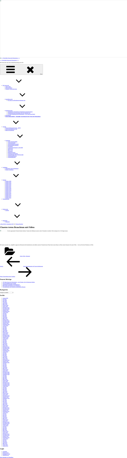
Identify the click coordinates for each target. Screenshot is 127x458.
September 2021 (6, 362)
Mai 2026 (5, 301)
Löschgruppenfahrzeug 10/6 (11, 129)
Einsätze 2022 (8, 185)
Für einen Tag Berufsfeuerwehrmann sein (16, 100)
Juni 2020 (5, 376)
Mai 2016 (5, 429)
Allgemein (28, 256)
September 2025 (6, 311)
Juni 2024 (5, 328)
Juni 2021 (5, 364)
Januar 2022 (5, 359)
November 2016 (6, 423)
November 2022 (6, 348)
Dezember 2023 (6, 335)
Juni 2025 (5, 314)
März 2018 (5, 404)
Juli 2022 (4, 353)
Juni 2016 (5, 428)
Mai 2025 (5, 316)
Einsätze (4, 180)
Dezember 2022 (6, 347)
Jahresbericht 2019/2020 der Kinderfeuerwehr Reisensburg (20, 111)
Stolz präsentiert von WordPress (6, 457)
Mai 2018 (5, 401)
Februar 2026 (5, 305)
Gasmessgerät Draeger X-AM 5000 (15, 147)
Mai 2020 (5, 378)
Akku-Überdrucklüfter (12, 141)
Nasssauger (10, 151)
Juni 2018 (5, 400)
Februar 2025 (5, 319)
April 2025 (5, 317)
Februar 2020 (5, 380)
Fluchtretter (10, 146)
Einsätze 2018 (8, 190)
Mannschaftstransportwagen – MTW (13, 127)
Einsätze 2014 (8, 195)
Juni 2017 (5, 415)
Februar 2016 (5, 431)
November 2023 (6, 336)
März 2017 (5, 418)
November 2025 (6, 308)
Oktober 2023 (5, 337)
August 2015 (5, 438)
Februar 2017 (5, 419)
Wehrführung (8, 115)
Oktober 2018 (5, 397)
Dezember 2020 (6, 372)
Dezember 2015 (6, 434)
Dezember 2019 (6, 382)
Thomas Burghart (19, 224)
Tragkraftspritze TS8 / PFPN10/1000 (15, 154)
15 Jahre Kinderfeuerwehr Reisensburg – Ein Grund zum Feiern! (21, 114)
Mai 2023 (5, 342)
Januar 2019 (5, 394)
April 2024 (5, 330)
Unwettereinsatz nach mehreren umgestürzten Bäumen (14, 286)
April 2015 (5, 442)
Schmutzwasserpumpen (13, 153)
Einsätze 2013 (8, 196)
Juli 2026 (4, 299)
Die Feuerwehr (6, 85)
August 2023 (5, 338)
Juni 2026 (5, 300)
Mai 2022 (5, 355)
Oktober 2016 (5, 424)
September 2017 (6, 411)
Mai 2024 (5, 329)
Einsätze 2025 (8, 182)
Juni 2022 (5, 354)
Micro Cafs (10, 150)
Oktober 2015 (5, 436)
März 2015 (5, 443)
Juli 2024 (4, 326)
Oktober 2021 (5, 361)
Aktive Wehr (8, 86)
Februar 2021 (5, 369)
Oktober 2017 (5, 410)
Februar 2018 (5, 405)
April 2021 (5, 367)
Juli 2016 (4, 426)
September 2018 (6, 398)
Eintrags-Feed (5, 452)
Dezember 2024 (6, 320)
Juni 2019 (5, 388)
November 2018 (6, 395)
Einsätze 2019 (8, 189)
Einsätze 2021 (8, 187)
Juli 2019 (4, 387)
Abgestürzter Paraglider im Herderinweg (11, 284)
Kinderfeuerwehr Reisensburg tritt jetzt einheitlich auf (19, 113)
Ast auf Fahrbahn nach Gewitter (9, 283)
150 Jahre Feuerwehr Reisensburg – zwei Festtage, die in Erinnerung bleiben (19, 282)
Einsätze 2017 (8, 191)
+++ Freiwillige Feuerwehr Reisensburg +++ (9, 60)
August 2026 (5, 298)
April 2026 (5, 303)
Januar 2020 (5, 381)
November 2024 (6, 322)
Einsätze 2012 (8, 197)
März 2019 (5, 392)
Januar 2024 (5, 333)
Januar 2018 (5, 406)
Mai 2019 (5, 389)
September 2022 (6, 350)
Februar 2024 (5, 332)
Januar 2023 (5, 345)
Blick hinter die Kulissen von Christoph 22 (12, 285)
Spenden (7, 210)
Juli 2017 (4, 413)
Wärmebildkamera (12, 157)
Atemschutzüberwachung (13, 144)
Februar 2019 (5, 393)
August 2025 (5, 312)
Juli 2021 (4, 363)
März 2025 (5, 318)
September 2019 (6, 385)
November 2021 (6, 360)
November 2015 (6, 435)
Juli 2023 (4, 339)
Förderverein (5, 209)
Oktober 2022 (5, 349)
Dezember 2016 (6, 422)
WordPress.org (6, 455)
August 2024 (5, 325)
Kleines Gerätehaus (9, 169)
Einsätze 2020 (8, 188)
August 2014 (5, 445)
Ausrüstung (7, 140)
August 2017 (5, 412)
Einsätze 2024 (8, 183)
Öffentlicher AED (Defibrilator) (12, 168)
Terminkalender (6, 199)
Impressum (5, 220)
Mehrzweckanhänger (9, 130)
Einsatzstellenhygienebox (13, 145)
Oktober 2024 (5, 323)
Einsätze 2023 (8, 184)
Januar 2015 (5, 444)
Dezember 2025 (6, 307)
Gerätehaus (5, 167)
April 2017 (5, 417)
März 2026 (5, 304)
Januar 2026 (5, 306)
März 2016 (5, 430)
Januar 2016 (5, 432)
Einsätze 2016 (8, 193)
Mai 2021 (5, 366)
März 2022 (5, 357)
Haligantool (10, 148)
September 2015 (6, 437)
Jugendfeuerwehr (9, 99)
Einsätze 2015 (8, 194)
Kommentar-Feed (6, 453)
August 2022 (5, 351)
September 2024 (6, 324)
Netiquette (7, 221)
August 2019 (5, 386)
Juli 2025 (4, 313)
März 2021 (5, 368)
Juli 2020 (4, 375)
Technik (4, 126)
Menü (41, 74)
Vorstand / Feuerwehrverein (11, 89)
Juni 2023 (5, 341)
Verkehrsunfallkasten (12, 156)
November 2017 (6, 409)
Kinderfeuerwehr (8, 110)
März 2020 (5, 379)
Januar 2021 (5, 370)
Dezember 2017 (6, 407)
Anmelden (5, 451)
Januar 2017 (5, 420)
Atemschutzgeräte (11, 142)
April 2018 (5, 403)
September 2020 (6, 374)
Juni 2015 (5, 441)
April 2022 (5, 356)
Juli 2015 (4, 440)
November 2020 (6, 373)
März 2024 (5, 331)
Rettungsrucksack (11, 152)
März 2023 (5, 344)
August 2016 (5, 425)
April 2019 (5, 391)
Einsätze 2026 (8, 181)
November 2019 (6, 384)
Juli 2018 (4, 399)
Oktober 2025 (5, 310)
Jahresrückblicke (8, 87)
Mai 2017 (5, 416)
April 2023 (5, 343)
